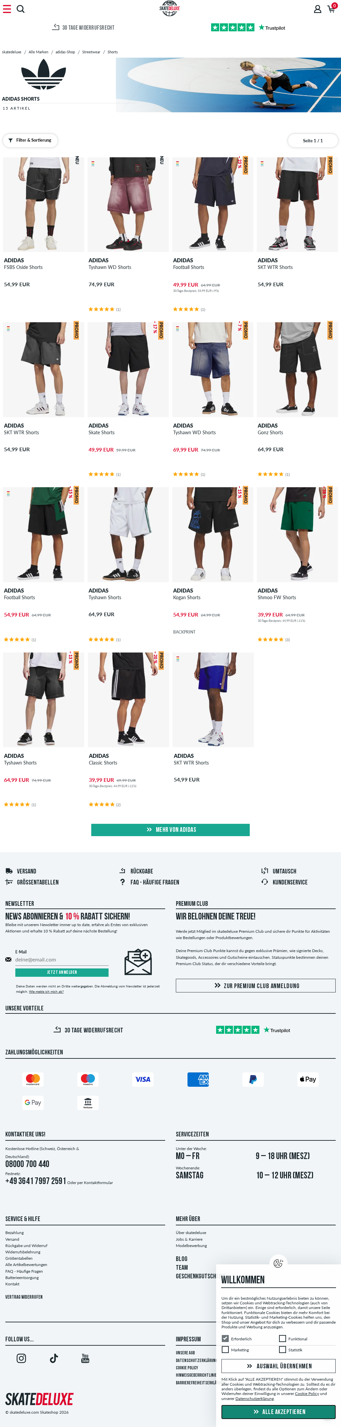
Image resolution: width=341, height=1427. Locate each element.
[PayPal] (253, 1080)
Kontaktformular (98, 1182)
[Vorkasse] (88, 1104)
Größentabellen (38, 882)
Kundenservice (290, 882)
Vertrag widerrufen (24, 1297)
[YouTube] (85, 1360)
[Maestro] (88, 1080)
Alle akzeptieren (283, 1412)
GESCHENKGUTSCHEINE (201, 1276)
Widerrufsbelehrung (22, 1251)
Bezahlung (14, 1232)
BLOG (181, 1259)
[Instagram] (21, 1360)
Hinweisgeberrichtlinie (196, 1375)
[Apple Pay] (308, 1080)
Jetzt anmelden (62, 972)
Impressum (188, 1339)
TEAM (182, 1268)
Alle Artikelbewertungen (26, 1264)
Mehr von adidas (175, 830)
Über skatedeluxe (191, 1232)
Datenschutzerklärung (196, 1360)
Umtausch (284, 871)
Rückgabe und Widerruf (26, 1245)
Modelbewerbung (191, 1245)
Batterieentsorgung (22, 1277)
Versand (26, 871)
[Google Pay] (33, 1104)
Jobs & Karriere (189, 1239)
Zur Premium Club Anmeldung (262, 986)
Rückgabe (142, 871)
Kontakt (12, 1283)
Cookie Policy (187, 1368)
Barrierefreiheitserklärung (200, 1383)
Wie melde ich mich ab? (46, 991)
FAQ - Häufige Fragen (155, 882)
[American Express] (198, 1080)
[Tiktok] (53, 1360)
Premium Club (192, 904)
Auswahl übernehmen (283, 1366)
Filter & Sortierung (33, 140)
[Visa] (143, 1080)
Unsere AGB (185, 1353)
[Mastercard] (33, 1080)
